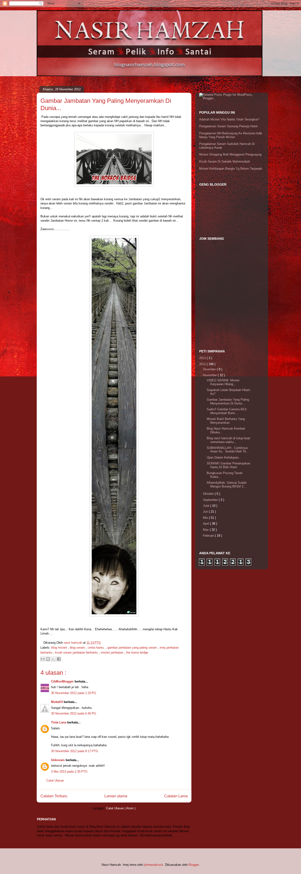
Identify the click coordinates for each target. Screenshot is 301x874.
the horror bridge (137, 652)
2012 (203, 364)
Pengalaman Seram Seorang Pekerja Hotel (228, 126)
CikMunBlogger (63, 681)
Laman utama (115, 796)
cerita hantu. (97, 647)
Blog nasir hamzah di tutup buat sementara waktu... (228, 440)
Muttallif (57, 702)
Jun (206, 511)
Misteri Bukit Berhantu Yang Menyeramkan (226, 420)
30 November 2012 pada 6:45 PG (73, 713)
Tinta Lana (59, 722)
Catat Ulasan (55, 780)
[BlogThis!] (48, 659)
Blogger (194, 864)
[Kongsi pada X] (53, 659)
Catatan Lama (176, 796)
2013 (203, 358)
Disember (210, 369)
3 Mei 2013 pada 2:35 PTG (69, 771)
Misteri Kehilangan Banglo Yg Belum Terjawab (230, 168)
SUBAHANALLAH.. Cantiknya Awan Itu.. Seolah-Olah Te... (228, 449)
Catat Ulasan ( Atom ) (120, 808)
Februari (209, 535)
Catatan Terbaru (53, 796)
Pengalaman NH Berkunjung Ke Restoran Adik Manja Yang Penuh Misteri (230, 135)
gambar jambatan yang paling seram (132, 647)
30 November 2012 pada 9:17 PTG (74, 751)
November (210, 375)
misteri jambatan (112, 652)
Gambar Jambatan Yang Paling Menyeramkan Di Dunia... (228, 401)
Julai (206, 505)
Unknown (58, 760)
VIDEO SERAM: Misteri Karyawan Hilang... (223, 382)
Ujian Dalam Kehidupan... (224, 457)
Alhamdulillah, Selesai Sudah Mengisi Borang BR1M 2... (226, 484)
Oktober (209, 493)
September (211, 500)
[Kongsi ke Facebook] (58, 659)
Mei (206, 517)
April (206, 523)
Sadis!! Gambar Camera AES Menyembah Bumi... (227, 411)
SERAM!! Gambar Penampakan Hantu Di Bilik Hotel (228, 465)
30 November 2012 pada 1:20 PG (73, 693)
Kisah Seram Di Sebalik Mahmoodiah (224, 161)
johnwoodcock (153, 864)
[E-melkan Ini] (42, 659)
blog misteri (59, 647)
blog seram (78, 647)
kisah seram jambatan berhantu (77, 652)
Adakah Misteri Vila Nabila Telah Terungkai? (229, 119)
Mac (206, 529)
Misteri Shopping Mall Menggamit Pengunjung (230, 154)
